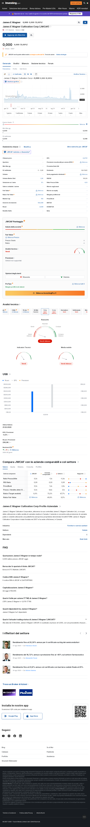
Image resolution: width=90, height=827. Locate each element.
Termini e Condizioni (9, 813)
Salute (84, 530)
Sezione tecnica (38, 63)
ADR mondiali (82, 8)
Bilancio (25, 63)
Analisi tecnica (10, 304)
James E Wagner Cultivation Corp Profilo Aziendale (30, 506)
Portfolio (5, 756)
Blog (3, 747)
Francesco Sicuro (31, 645)
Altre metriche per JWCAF (77, 147)
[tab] (15, 311)
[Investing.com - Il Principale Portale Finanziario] (12, 3)
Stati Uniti (83, 539)
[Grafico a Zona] (9, 74)
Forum (50, 63)
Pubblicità (50, 752)
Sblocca (82, 124)
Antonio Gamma (31, 670)
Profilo (15, 69)
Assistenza (50, 756)
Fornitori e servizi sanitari (77, 526)
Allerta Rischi (40, 813)
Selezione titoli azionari (18, 8)
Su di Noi (50, 747)
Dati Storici (23, 69)
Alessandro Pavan (31, 658)
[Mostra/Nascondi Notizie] (36, 74)
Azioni (4, 8)
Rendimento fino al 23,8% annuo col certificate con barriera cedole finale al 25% (48, 667)
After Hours (62, 8)
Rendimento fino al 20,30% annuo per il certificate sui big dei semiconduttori (46, 642)
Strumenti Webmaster (9, 761)
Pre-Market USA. (49, 8)
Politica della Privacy (26, 813)
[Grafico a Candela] (5, 74)
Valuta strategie (61, 54)
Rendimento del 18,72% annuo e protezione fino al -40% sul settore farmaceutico (48, 655)
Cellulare (5, 752)
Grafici (16, 63)
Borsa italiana (35, 8)
